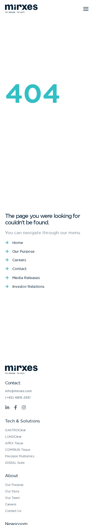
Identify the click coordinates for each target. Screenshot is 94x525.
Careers (10, 504)
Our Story (12, 491)
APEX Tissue (14, 443)
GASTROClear (15, 430)
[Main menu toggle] (86, 9)
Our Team (12, 498)
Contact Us (13, 511)
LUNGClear (13, 437)
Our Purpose (14, 485)
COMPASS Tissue (17, 450)
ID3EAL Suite (15, 463)
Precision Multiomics (19, 456)
